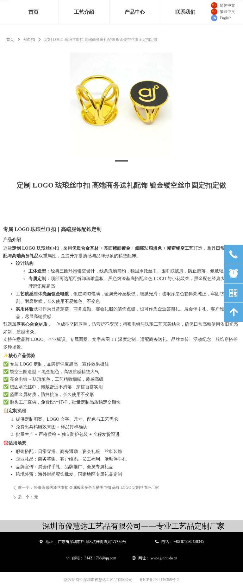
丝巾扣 (29, 39)
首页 (10, 39)
